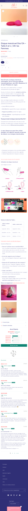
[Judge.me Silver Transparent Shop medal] (13, 353)
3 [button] (14, 453)
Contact (4, 467)
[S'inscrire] (24, 490)
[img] (4, 364)
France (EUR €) (13, 503)
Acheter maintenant (14, 76)
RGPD (4, 476)
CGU (4, 481)
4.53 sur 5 (17, 331)
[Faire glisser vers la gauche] (11, 36)
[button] (1, 5)
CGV (3, 470)
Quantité (3, 65)
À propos (5, 464)
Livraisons (5, 479)
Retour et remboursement (9, 484)
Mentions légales (7, 473)
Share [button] (3, 53)
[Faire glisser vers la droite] (17, 36)
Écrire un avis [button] (14, 345)
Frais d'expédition (10, 57)
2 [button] (12, 453)
